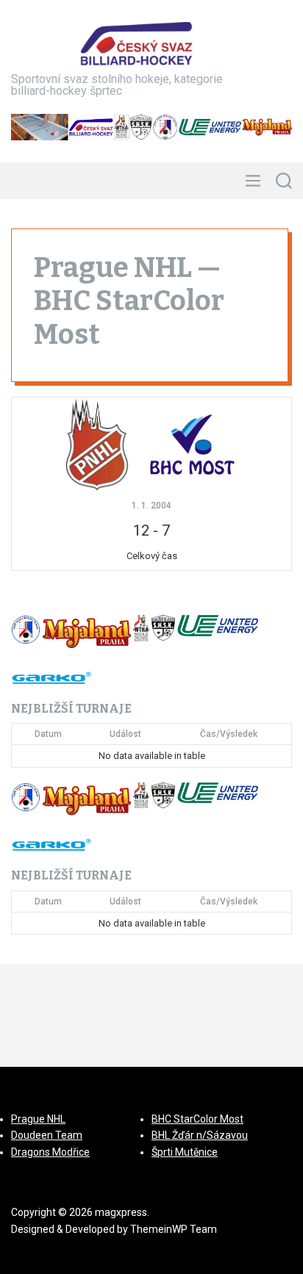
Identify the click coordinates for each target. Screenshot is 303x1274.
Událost (125, 734)
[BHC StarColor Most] (192, 443)
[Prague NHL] (97, 443)
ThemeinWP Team (173, 1229)
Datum (48, 734)
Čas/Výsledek (228, 734)
